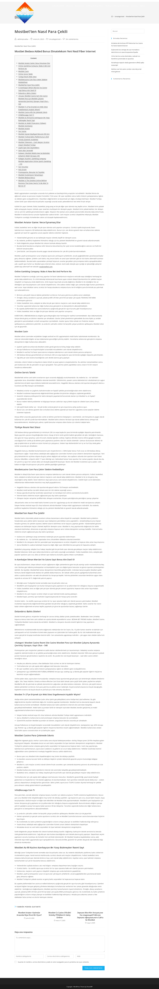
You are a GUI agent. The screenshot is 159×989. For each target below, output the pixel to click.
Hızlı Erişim (22, 169)
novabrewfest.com (45, 267)
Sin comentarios (72, 39)
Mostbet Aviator (24, 129)
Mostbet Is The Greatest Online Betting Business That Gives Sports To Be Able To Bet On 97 (33, 183)
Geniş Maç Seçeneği (25, 150)
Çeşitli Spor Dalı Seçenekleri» (28, 148)
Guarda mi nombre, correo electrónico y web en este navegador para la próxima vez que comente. (53, 962)
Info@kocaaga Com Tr (26, 115)
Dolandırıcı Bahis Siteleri (27, 93)
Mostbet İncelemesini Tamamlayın (30, 175)
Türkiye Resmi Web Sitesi (27, 77)
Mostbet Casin (23, 71)
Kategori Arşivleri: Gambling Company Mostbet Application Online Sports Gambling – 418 (34, 161)
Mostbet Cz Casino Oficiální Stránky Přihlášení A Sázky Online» (59, 915)
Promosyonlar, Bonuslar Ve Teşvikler (31, 172)
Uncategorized (54, 39)
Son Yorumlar (23, 167)
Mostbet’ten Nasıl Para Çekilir (29, 85)
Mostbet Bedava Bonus (26, 178)
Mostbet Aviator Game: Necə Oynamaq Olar (34, 63)
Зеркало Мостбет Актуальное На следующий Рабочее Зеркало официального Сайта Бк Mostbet (90, 916)
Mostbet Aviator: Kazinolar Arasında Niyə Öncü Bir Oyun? (29, 913)
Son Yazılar (22, 131)
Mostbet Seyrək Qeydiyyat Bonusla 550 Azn (34, 134)
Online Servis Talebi (25, 74)
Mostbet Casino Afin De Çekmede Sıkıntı (32, 112)
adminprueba (23, 39)
